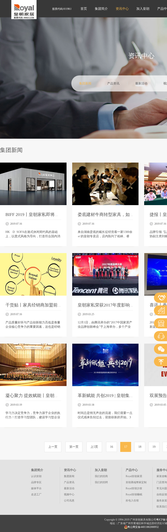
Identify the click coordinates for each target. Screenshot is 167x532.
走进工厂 (36, 494)
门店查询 (162, 482)
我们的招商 (101, 476)
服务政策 (162, 500)
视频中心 (69, 494)
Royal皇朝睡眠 (134, 494)
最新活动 (141, 83)
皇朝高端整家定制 (136, 482)
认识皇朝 (36, 476)
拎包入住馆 (132, 500)
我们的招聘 (101, 482)
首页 (83, 8)
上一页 (52, 446)
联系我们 (162, 506)
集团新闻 (85, 83)
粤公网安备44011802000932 (143, 527)
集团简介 (101, 8)
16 (111, 446)
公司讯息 (69, 500)
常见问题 (162, 488)
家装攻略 (162, 476)
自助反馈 (162, 494)
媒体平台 (36, 488)
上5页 (94, 446)
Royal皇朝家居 (134, 476)
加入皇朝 (142, 8)
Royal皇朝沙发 (134, 488)
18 (139, 446)
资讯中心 (122, 8)
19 (153, 446)
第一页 (73, 446)
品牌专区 (36, 482)
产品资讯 (113, 83)
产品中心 (132, 470)
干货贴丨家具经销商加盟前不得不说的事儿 (46, 305)
